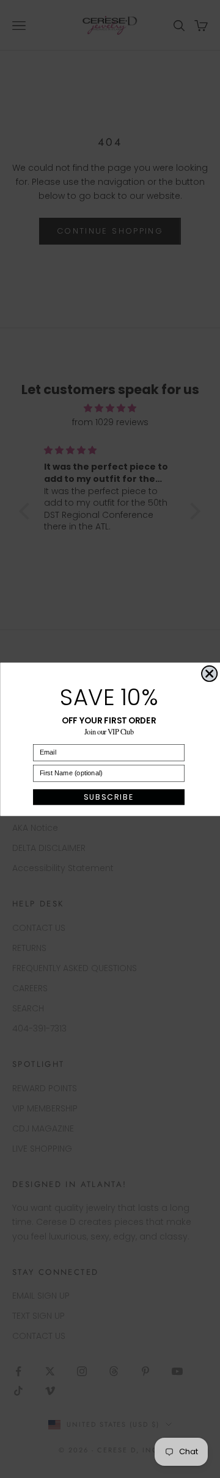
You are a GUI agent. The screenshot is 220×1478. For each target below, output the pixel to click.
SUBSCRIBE (108, 796)
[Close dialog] (209, 673)
